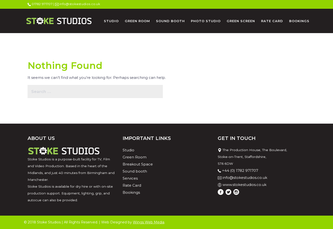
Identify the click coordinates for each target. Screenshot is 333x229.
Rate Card (132, 185)
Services (130, 178)
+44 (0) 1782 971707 (240, 170)
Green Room (135, 157)
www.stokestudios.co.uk (244, 184)
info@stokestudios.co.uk (245, 177)
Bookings (131, 192)
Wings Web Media (148, 222)
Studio (128, 150)
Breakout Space (138, 164)
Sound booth (135, 171)
